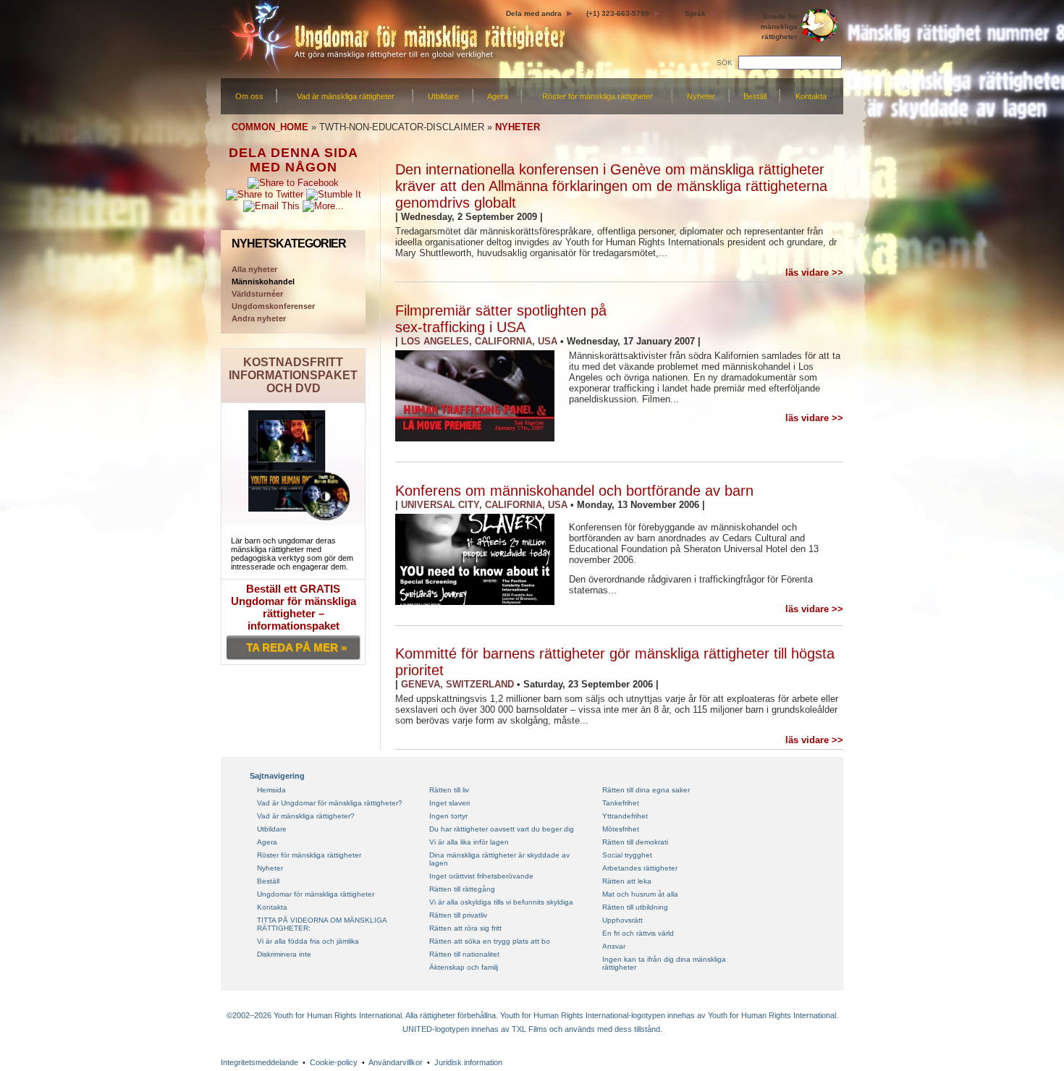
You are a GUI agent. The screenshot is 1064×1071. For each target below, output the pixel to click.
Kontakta (811, 96)
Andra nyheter (259, 318)
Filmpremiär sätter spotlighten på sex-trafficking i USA (501, 318)
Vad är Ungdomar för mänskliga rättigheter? (329, 803)
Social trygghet (627, 855)
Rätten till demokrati (635, 842)
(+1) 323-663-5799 (617, 13)
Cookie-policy (334, 1062)
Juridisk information (468, 1062)
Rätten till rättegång (462, 889)
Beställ (755, 96)
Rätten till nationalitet (464, 954)
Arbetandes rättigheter (639, 868)
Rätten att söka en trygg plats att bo (489, 941)
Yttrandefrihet (625, 816)
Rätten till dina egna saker (646, 790)
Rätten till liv (449, 790)
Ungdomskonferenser (273, 306)
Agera (497, 96)
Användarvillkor (395, 1062)
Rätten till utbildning (635, 907)
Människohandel (263, 281)
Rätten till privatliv (458, 915)
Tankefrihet (620, 803)
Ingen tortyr (448, 816)
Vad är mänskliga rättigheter (345, 96)
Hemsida (271, 790)
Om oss (249, 96)
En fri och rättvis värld (638, 933)
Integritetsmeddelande (259, 1062)
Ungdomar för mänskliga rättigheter (315, 894)
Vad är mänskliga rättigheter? (306, 816)
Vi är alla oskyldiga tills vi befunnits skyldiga (501, 902)
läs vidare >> (814, 272)
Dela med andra (534, 13)
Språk (695, 13)
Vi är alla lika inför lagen (469, 842)
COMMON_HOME (270, 127)
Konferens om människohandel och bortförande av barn (574, 491)
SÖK (724, 63)
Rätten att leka (626, 881)
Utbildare (443, 96)
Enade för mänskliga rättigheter (779, 26)
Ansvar (613, 946)
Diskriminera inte (284, 954)
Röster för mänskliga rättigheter (597, 96)
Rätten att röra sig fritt (465, 928)
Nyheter (701, 96)
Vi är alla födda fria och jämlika (308, 941)
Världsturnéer (257, 293)
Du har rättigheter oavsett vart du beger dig (501, 829)
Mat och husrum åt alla (640, 894)
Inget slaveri (449, 803)
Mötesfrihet (620, 829)
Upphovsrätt (622, 920)
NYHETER (517, 127)
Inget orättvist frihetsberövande (481, 876)
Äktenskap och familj (463, 967)
